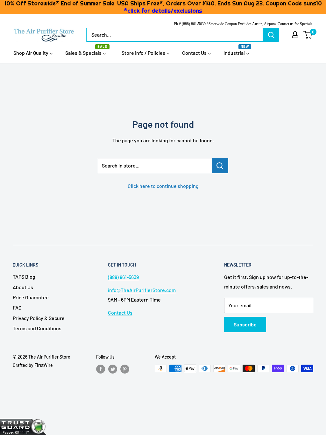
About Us (23, 287)
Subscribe (245, 324)
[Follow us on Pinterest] (124, 369)
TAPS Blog (24, 277)
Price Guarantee (31, 297)
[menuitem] (33, 52)
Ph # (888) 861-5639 (190, 24)
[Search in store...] (220, 165)
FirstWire (43, 365)
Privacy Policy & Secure (39, 318)
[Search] (271, 35)
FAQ (17, 307)
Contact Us (120, 313)
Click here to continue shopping (163, 186)
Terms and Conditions (37, 328)
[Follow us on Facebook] (100, 369)
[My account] (295, 34)
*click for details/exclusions (163, 10)
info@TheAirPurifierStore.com (142, 290)
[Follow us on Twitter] (112, 369)
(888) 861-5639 (123, 277)
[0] (308, 35)
